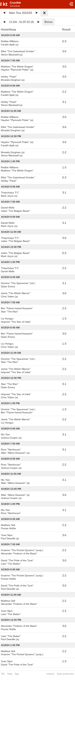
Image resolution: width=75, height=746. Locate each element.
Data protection (65, 673)
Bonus (48, 21)
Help (9, 673)
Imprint (50, 673)
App (17, 673)
